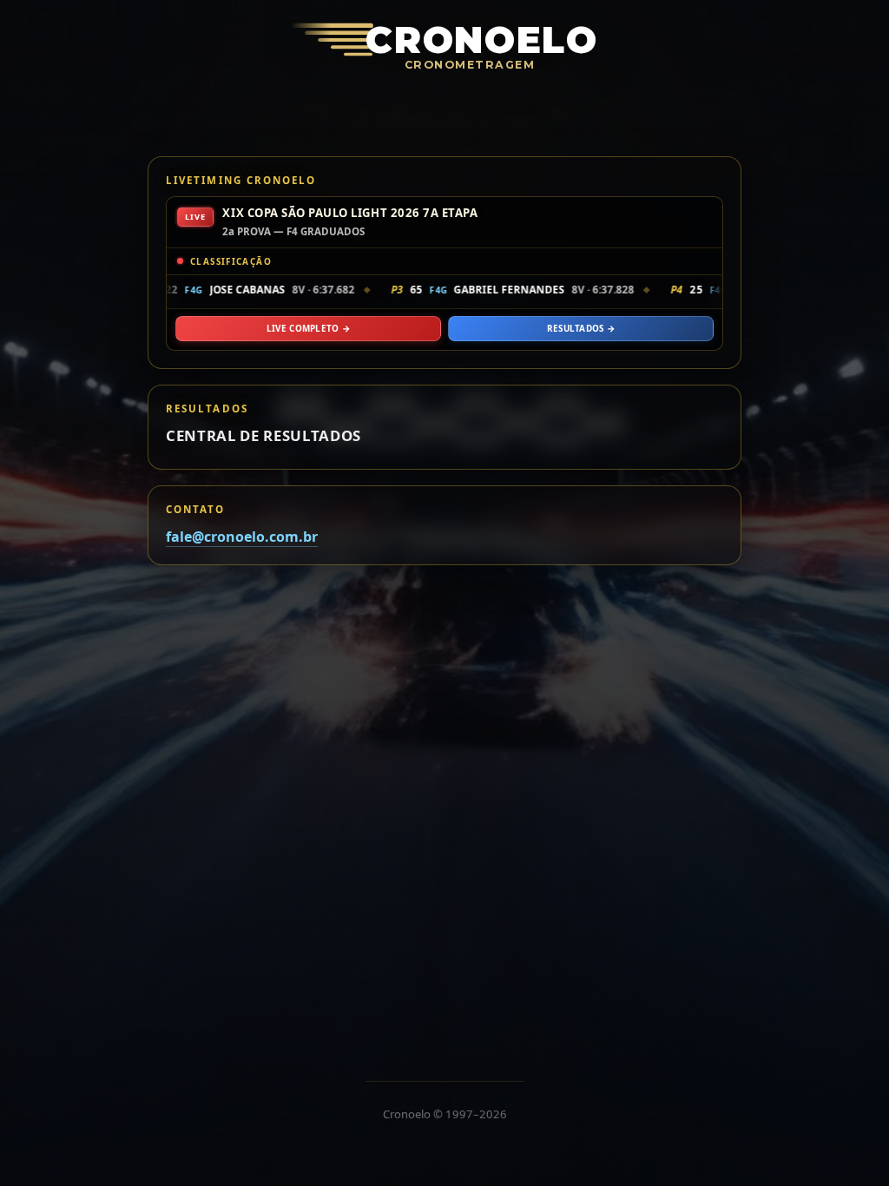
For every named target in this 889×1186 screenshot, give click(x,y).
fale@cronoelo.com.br (242, 536)
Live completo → (308, 328)
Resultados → (581, 328)
